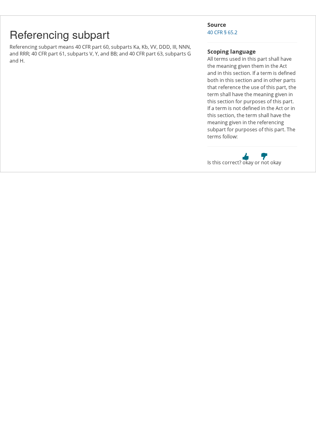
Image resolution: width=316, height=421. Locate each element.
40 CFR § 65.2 (222, 32)
